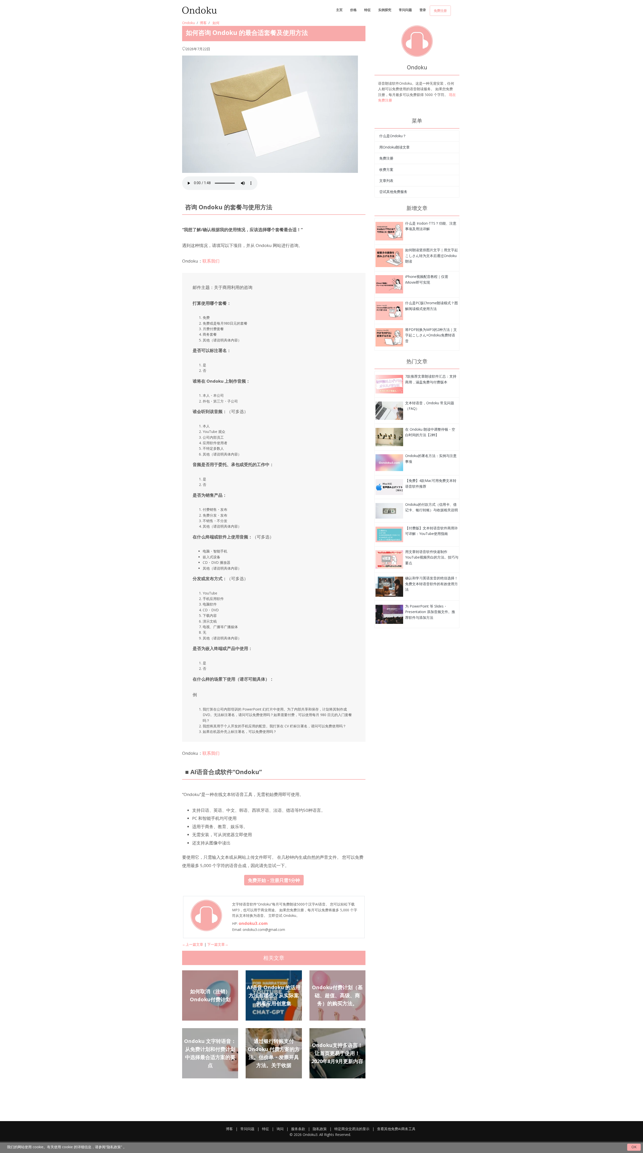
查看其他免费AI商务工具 (396, 1128)
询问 (280, 1128)
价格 (353, 10)
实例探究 (384, 10)
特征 (367, 10)
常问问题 (405, 10)
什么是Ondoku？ (392, 135)
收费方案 (386, 169)
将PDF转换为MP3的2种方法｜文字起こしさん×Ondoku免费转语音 (431, 335)
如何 (216, 22)
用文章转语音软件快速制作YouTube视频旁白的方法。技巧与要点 (431, 557)
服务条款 (298, 1128)
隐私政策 (320, 1128)
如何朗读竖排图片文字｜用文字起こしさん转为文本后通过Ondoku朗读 (431, 255)
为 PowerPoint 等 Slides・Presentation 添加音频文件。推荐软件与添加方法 (430, 612)
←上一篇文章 (192, 944)
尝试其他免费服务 (393, 191)
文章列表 (386, 180)
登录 (422, 10)
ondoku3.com (253, 923)
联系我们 (211, 261)
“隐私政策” (113, 1146)
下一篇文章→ (217, 944)
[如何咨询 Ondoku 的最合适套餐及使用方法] (389, 230)
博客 (203, 22)
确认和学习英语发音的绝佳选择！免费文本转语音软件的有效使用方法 (431, 584)
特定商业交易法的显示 (351, 1128)
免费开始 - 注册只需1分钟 (274, 880)
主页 (339, 10)
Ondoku (188, 22)
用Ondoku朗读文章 (394, 147)
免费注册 (440, 10)
